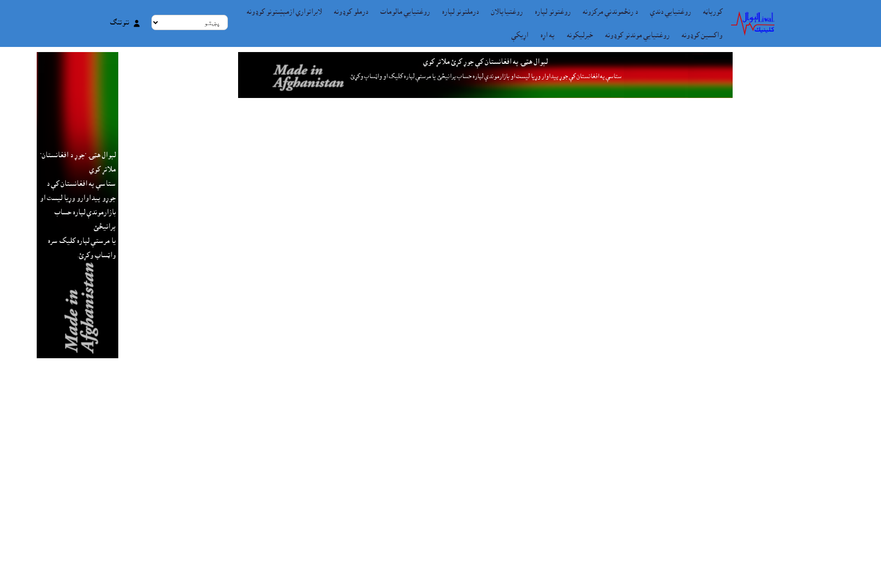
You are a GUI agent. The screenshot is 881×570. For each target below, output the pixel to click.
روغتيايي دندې (670, 11)
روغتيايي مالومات (405, 11)
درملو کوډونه (351, 11)
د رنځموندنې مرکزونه (610, 11)
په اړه (547, 35)
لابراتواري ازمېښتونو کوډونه (284, 11)
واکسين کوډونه (702, 35)
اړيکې (519, 35)
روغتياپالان (507, 11)
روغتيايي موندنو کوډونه (637, 35)
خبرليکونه (580, 35)
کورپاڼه (712, 11)
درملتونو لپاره (460, 11)
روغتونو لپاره (553, 11)
